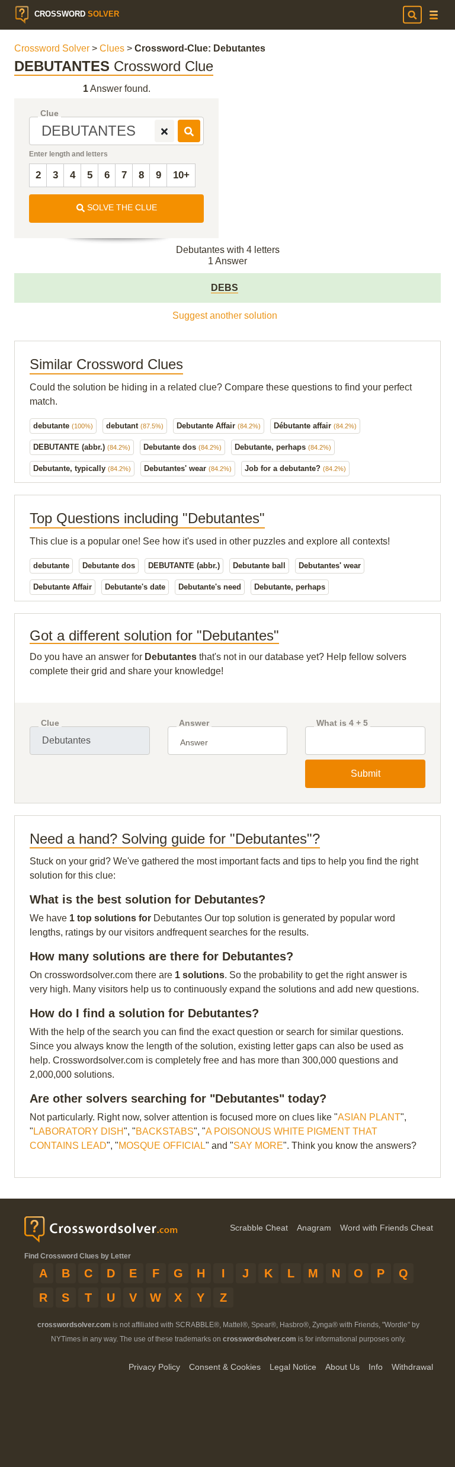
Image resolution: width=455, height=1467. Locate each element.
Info (376, 1367)
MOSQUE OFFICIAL (162, 1146)
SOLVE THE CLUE (121, 207)
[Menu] (434, 15)
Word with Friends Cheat (386, 1227)
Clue (49, 113)
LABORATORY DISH (78, 1131)
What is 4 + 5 (342, 723)
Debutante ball (259, 565)
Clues (112, 48)
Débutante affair (315, 425)
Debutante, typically (82, 468)
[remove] (164, 131)
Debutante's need (209, 586)
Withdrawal (412, 1367)
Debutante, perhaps (283, 447)
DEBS (224, 288)
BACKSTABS (165, 1131)
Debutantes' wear (188, 468)
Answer (194, 723)
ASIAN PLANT (369, 1117)
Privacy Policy (154, 1367)
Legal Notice (293, 1367)
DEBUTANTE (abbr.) (81, 447)
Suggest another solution (224, 315)
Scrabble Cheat (259, 1227)
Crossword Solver (51, 48)
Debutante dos (182, 447)
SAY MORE (258, 1146)
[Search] (412, 15)
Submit (365, 773)
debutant (135, 425)
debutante (63, 425)
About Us (342, 1367)
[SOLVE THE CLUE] (189, 131)
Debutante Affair (219, 425)
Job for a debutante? (295, 468)
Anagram (314, 1227)
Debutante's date (135, 586)
